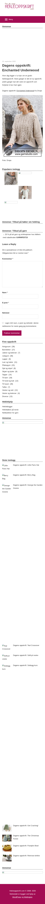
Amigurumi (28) (8, 347)
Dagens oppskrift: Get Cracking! (25, 826)
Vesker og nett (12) (10, 390)
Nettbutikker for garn (10, 413)
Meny (11, 19)
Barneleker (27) (8, 350)
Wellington (28, 897)
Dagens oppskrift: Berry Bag (24, 475)
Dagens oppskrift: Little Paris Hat (26, 465)
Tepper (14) (7, 375)
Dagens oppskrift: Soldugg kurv (25, 665)
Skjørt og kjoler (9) (9, 372)
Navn (5, 293)
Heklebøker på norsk (10, 410)
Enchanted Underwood (25, 91)
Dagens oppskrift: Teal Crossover (26, 645)
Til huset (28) (7, 384)
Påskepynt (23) (8, 365)
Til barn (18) (7, 378)
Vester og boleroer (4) (11, 393)
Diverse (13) (7, 396)
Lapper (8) (6, 359)
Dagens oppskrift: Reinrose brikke (26, 856)
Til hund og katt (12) (10, 381)
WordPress (16, 897)
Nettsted (5, 313)
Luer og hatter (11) (9, 362)
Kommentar (7, 259)
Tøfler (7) (6, 387)
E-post (5, 303)
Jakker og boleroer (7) (11, 353)
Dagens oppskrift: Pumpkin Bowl (26, 846)
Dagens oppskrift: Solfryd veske (25, 655)
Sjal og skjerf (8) (9, 368)
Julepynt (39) (7, 356)
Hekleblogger (7, 407)
